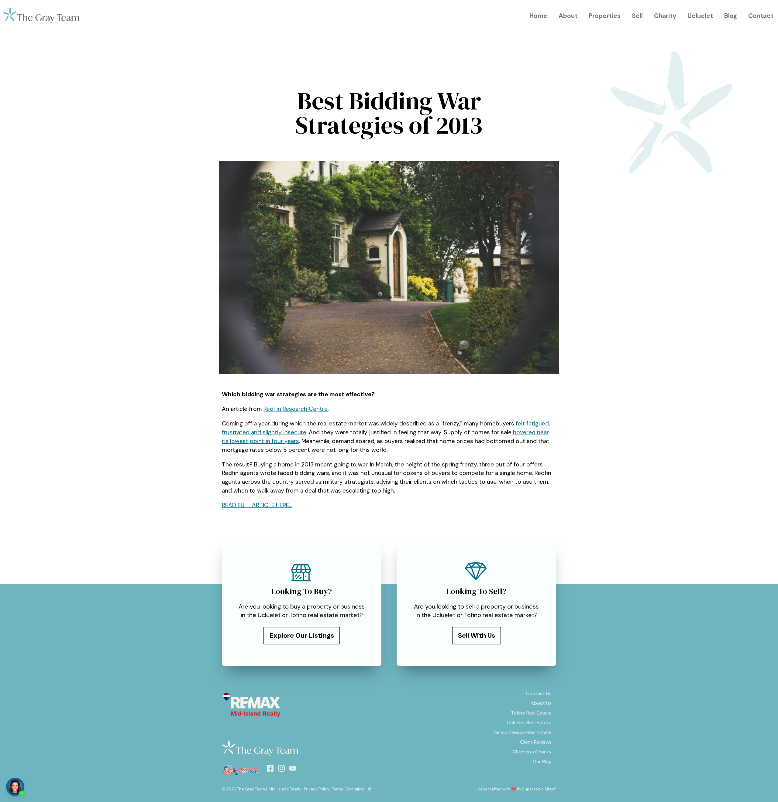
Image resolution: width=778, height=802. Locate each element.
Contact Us (539, 693)
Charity (665, 16)
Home (538, 16)
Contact (760, 16)
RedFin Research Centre (295, 409)
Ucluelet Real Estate (529, 722)
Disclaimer (355, 789)
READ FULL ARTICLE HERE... (257, 505)
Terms (337, 789)
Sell (637, 16)
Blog (730, 16)
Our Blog (542, 761)
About (568, 16)
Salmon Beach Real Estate (523, 732)
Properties (605, 16)
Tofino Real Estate (531, 713)
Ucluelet (700, 16)
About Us (541, 703)
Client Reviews (536, 742)
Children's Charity (532, 752)
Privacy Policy (316, 789)
